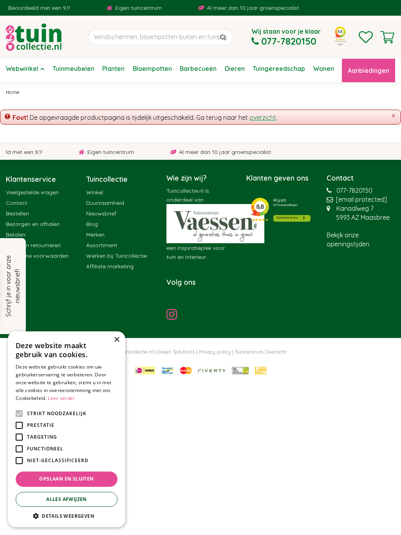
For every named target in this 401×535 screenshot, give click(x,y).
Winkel (94, 192)
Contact (16, 202)
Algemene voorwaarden (37, 255)
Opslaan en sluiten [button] (66, 478)
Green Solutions (176, 352)
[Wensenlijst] (366, 37)
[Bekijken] (387, 37)
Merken (95, 234)
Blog (92, 224)
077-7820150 (354, 190)
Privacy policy (215, 352)
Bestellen (17, 213)
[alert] (66, 429)
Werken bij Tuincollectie (116, 255)
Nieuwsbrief (101, 213)
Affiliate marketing (110, 266)
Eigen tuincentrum (134, 7)
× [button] (116, 340)
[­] (173, 314)
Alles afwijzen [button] (66, 499)
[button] (66, 515)
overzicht (262, 117)
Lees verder (61, 398)
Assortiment (101, 245)
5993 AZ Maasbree (363, 217)
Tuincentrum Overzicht (260, 352)
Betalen (15, 234)
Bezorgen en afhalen (33, 224)
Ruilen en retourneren (33, 245)
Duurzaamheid (105, 202)
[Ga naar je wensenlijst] (365, 37)
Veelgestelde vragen (32, 192)
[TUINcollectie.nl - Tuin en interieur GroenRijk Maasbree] (33, 37)
